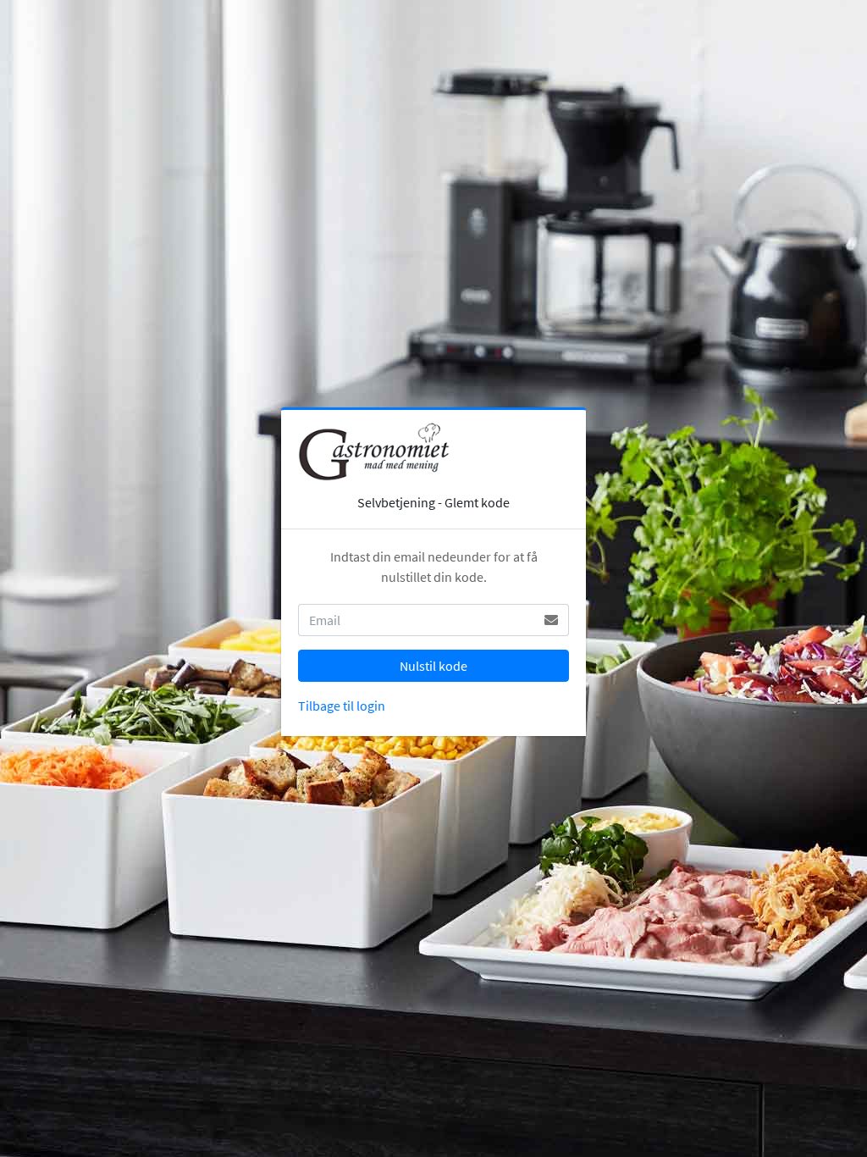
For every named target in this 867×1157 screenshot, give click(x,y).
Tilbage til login (341, 705)
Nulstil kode (433, 665)
